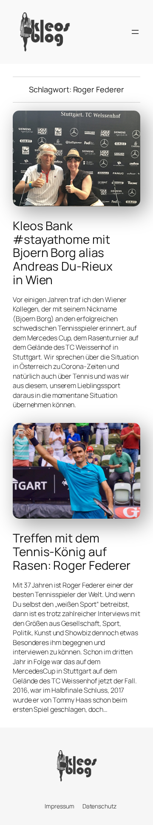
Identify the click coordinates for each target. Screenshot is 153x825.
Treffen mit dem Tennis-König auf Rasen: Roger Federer (71, 551)
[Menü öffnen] (135, 32)
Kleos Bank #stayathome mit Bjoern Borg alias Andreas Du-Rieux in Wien (62, 252)
